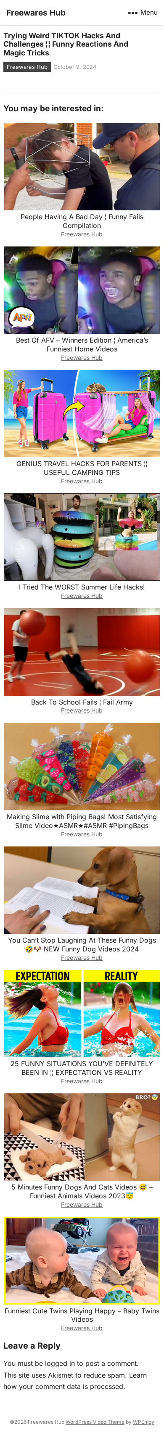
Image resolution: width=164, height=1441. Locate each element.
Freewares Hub (36, 13)
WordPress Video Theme (95, 1422)
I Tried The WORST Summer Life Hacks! (82, 587)
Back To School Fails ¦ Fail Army (82, 702)
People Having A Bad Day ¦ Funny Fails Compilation (82, 221)
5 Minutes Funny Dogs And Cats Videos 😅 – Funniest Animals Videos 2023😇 (82, 1191)
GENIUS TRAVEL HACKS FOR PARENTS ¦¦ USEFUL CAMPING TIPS (81, 468)
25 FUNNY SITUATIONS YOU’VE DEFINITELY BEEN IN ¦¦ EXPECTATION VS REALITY (82, 1068)
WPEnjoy (143, 1422)
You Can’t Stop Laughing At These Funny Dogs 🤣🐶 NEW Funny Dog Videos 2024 (82, 944)
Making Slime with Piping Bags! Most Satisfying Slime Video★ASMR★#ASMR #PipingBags (82, 821)
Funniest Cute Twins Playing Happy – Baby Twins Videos (82, 1315)
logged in (60, 1363)
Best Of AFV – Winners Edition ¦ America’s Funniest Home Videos (82, 344)
